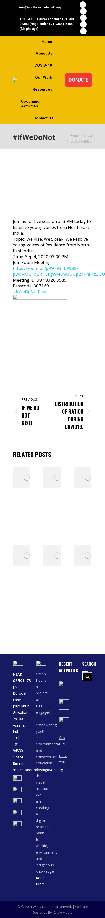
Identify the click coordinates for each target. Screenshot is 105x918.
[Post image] (27, 477)
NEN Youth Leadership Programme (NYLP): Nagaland (64, 759)
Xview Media (62, 912)
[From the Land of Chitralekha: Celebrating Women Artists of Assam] (64, 686)
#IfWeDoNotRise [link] (29, 292)
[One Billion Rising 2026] (64, 722)
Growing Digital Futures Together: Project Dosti (64, 741)
